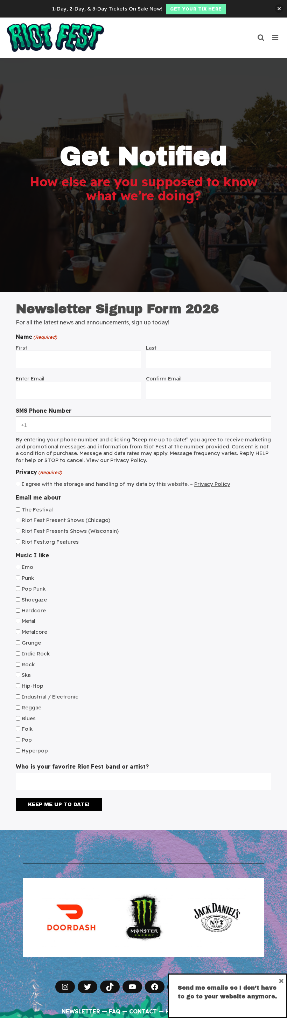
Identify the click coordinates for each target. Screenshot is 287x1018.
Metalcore (34, 631)
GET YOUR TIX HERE (196, 9)
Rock (28, 664)
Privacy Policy (212, 484)
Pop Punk (34, 588)
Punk (28, 577)
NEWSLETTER (81, 1011)
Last (151, 347)
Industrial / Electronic (50, 696)
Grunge (31, 642)
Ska (26, 674)
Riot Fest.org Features (50, 541)
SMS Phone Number (43, 411)
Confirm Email (164, 378)
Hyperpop (35, 750)
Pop (27, 739)
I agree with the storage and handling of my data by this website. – (126, 484)
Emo (27, 567)
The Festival (37, 509)
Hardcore (34, 610)
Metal (28, 621)
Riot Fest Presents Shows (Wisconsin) (70, 531)
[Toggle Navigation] (275, 37)
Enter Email (30, 378)
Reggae (31, 707)
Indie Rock (36, 653)
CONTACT (143, 1011)
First (21, 347)
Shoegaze (34, 599)
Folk (27, 728)
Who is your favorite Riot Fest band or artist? (82, 767)
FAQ (114, 1011)
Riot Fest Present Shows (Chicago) (66, 520)
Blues (29, 718)
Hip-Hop (32, 685)
